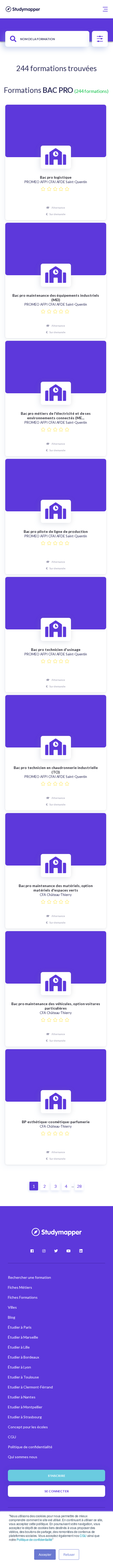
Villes (12, 1307)
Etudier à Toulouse (23, 1377)
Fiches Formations (23, 1297)
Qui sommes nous (22, 1457)
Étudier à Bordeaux (23, 1357)
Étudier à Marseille (23, 1337)
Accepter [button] (45, 1554)
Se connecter (56, 1491)
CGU (83, 1535)
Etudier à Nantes (21, 1397)
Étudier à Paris (20, 1327)
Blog (11, 1317)
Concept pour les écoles (28, 1427)
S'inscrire (56, 1476)
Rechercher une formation (29, 1277)
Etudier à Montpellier (25, 1407)
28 (79, 1186)
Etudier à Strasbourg (25, 1417)
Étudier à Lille (19, 1347)
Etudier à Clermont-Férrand (30, 1387)
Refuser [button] (69, 1554)
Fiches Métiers (20, 1287)
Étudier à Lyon (19, 1367)
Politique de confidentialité (34, 1539)
